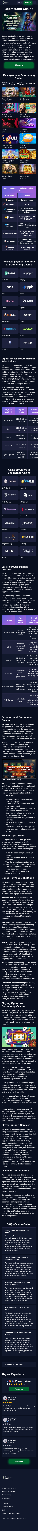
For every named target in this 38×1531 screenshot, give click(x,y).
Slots (31, 83)
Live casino (13, 83)
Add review (19, 1389)
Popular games (4, 83)
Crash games (21, 83)
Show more (19, 1461)
